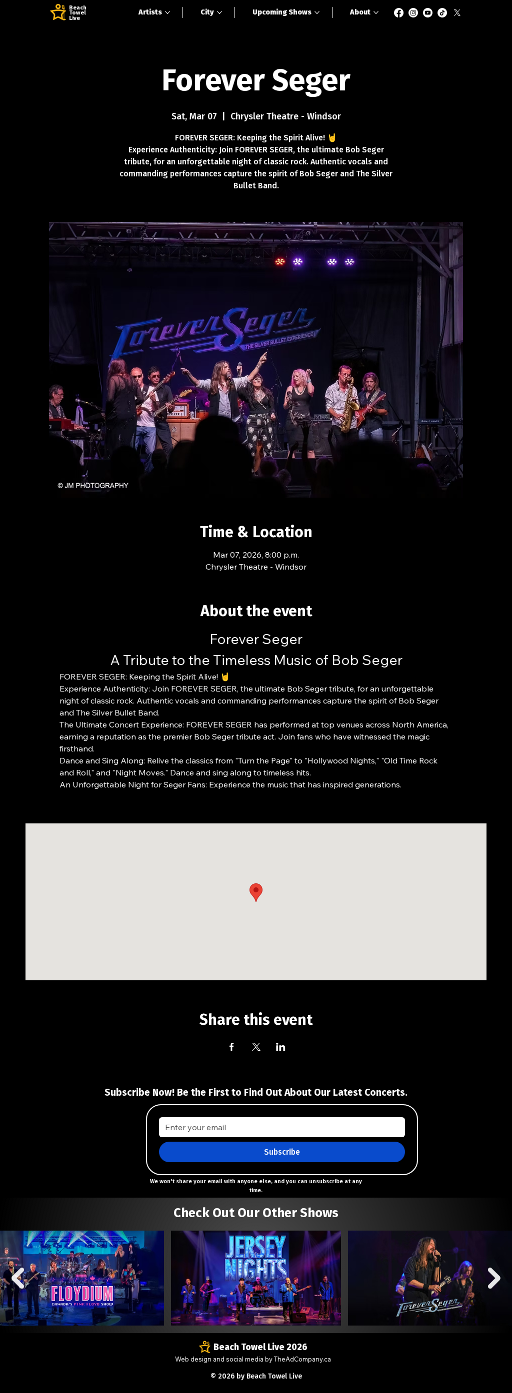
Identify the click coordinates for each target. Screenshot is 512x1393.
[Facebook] (399, 12)
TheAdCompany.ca (302, 1359)
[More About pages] (376, 12)
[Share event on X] (256, 1047)
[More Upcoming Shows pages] (317, 12)
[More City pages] (219, 12)
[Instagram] (413, 12)
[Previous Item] (18, 1278)
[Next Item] (494, 1278)
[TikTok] (442, 12)
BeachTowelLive (77, 12)
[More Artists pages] (167, 12)
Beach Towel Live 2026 (261, 1347)
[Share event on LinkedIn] (281, 1047)
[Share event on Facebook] (231, 1047)
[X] (457, 12)
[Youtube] (427, 12)
